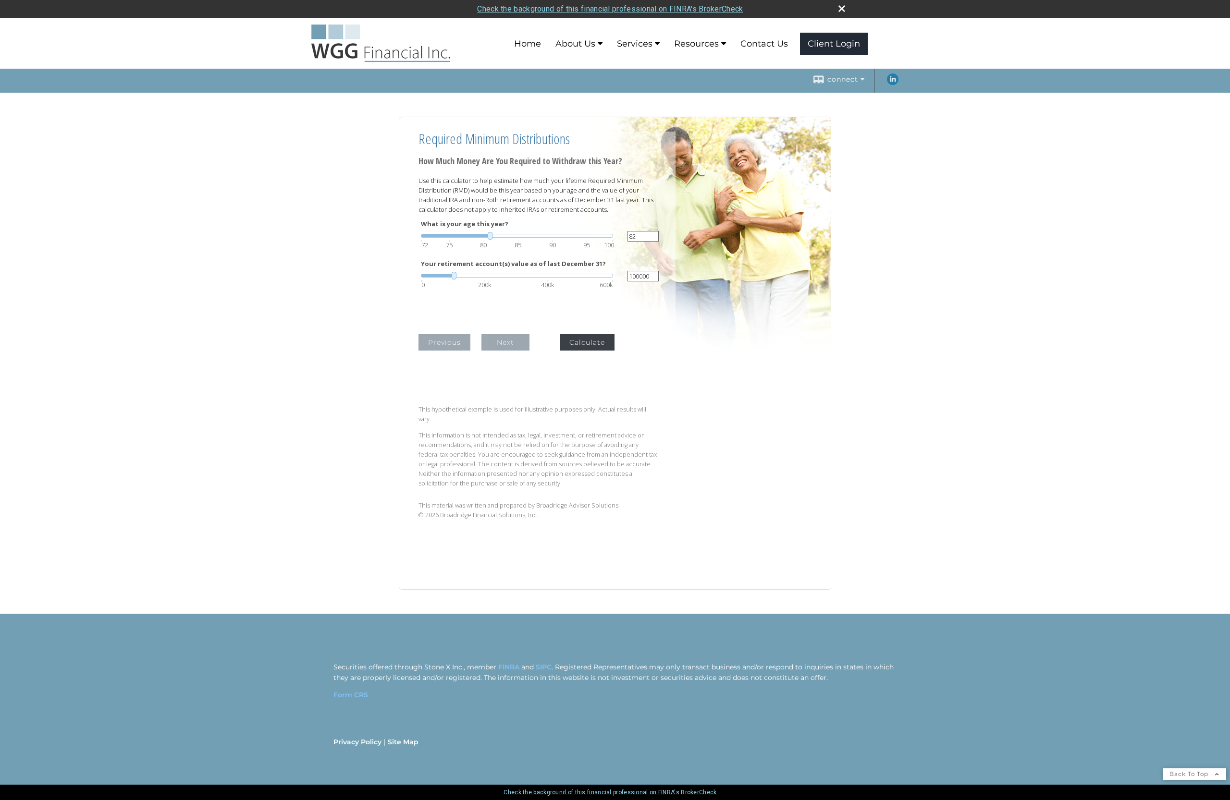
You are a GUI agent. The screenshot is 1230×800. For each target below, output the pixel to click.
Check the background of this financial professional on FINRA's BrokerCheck (610, 8)
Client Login (834, 43)
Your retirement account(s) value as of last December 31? (513, 264)
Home (527, 43)
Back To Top (1189, 773)
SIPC (544, 667)
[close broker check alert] (842, 8)
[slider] (517, 236)
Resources (696, 43)
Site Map (403, 742)
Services (634, 43)
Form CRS (350, 695)
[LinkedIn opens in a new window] (892, 82)
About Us (575, 43)
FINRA (508, 667)
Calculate (587, 342)
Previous (444, 342)
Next (505, 342)
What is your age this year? (464, 224)
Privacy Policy (357, 742)
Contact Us (764, 43)
